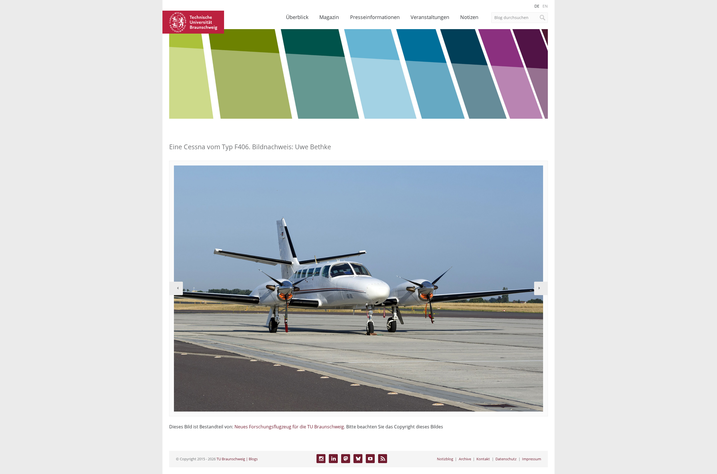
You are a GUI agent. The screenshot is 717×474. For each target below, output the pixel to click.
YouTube (370, 458)
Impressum (531, 458)
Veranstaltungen (430, 17)
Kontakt (483, 458)
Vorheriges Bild (176, 288)
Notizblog (445, 458)
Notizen (469, 17)
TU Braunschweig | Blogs (237, 458)
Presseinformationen (375, 17)
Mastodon (345, 458)
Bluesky (357, 458)
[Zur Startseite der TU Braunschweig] (193, 21)
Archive (465, 458)
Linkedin (333, 458)
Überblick (297, 17)
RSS (382, 458)
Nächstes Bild (541, 288)
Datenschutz (505, 458)
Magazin (329, 17)
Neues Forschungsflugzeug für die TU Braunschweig (289, 427)
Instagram (320, 458)
